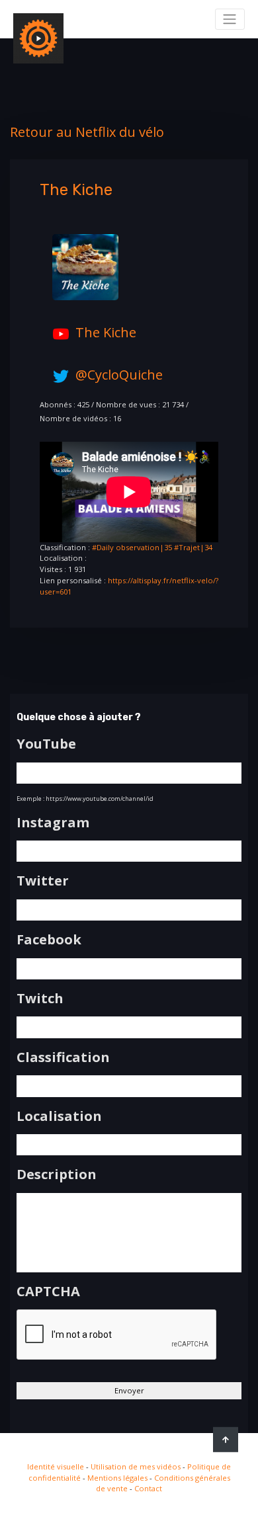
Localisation (59, 1116)
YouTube (46, 744)
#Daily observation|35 (132, 547)
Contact (148, 1488)
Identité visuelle (55, 1466)
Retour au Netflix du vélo (87, 132)
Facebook (49, 939)
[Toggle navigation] (230, 19)
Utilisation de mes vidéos (136, 1466)
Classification (63, 1057)
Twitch (40, 998)
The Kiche (105, 332)
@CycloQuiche (119, 375)
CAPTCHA (48, 1291)
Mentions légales (117, 1478)
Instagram (53, 822)
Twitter (43, 880)
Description (57, 1174)
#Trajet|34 (193, 547)
